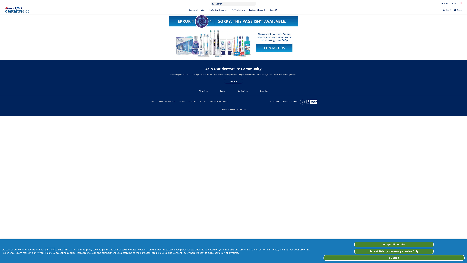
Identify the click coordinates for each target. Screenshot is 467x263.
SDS (153, 101)
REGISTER (444, 3)
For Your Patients (238, 10)
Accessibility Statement (219, 101)
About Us (203, 91)
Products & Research (257, 10)
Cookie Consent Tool (176, 252)
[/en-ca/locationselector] (461, 4)
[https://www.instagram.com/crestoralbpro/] (303, 102)
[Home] (21, 10)
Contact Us (274, 10)
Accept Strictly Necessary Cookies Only (394, 251)
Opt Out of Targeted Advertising (233, 109)
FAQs (222, 91)
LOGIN (454, 3)
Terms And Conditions (166, 101)
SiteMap (264, 91)
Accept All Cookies (394, 244)
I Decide (394, 257)
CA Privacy (192, 101)
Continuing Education (197, 10)
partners (49, 249)
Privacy (181, 101)
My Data (203, 101)
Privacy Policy (43, 252)
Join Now (233, 81)
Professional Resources (218, 10)
